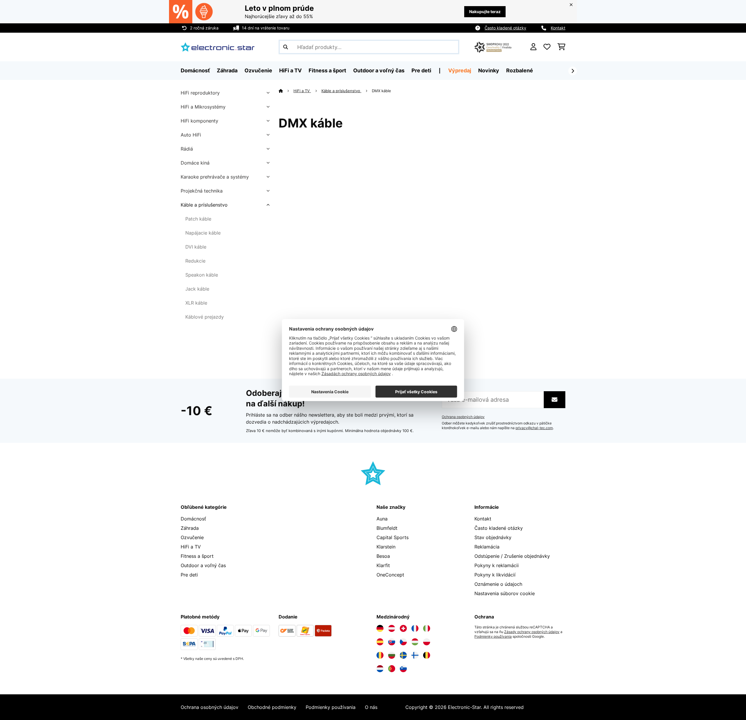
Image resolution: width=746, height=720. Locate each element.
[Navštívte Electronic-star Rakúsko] (391, 628)
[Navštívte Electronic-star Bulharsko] (391, 655)
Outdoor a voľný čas (203, 565)
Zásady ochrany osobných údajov (532, 632)
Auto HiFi (191, 135)
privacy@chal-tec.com (534, 428)
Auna (382, 519)
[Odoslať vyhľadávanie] (285, 46)
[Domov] (286, 90)
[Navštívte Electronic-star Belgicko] (426, 655)
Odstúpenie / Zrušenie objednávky (512, 556)
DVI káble (195, 247)
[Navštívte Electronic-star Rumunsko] (379, 655)
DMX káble (382, 90)
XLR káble (196, 303)
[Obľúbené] (546, 47)
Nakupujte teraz (485, 11)
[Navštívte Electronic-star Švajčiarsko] (403, 628)
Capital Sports (392, 537)
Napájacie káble (203, 233)
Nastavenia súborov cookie (504, 593)
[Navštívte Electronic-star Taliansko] (426, 628)
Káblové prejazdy (204, 317)
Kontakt (558, 27)
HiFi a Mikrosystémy (203, 107)
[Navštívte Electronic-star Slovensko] (391, 641)
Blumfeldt (386, 528)
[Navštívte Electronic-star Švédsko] (403, 655)
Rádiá (187, 149)
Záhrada (190, 528)
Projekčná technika (202, 191)
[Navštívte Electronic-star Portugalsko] (391, 668)
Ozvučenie (192, 537)
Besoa (383, 556)
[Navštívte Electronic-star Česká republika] (403, 641)
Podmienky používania (493, 637)
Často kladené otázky (505, 27)
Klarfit (383, 565)
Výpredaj (459, 70)
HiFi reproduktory (200, 93)
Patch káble (198, 219)
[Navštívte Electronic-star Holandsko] (379, 668)
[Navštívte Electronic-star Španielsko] (379, 641)
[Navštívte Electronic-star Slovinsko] (403, 668)
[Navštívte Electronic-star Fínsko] (414, 655)
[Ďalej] (572, 71)
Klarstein (385, 547)
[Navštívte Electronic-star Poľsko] (426, 641)
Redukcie (195, 261)
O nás (371, 707)
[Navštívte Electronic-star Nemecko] (379, 628)
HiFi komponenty (199, 121)
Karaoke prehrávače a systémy (215, 177)
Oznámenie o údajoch (498, 584)
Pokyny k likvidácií (494, 575)
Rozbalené (519, 70)
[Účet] (533, 47)
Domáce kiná (195, 163)
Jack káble (197, 289)
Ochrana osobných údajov (463, 417)
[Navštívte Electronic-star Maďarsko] (414, 641)
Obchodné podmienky (272, 707)
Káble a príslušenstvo (204, 205)
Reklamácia (486, 547)
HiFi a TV (302, 90)
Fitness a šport (197, 556)
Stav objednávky (492, 537)
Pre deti (189, 575)
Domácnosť (193, 519)
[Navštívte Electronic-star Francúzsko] (414, 628)
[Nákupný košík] (561, 47)
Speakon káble (201, 275)
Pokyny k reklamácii (496, 565)
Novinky (488, 70)
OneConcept (390, 575)
